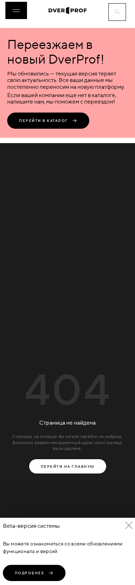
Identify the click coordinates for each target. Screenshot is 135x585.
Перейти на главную (68, 466)
